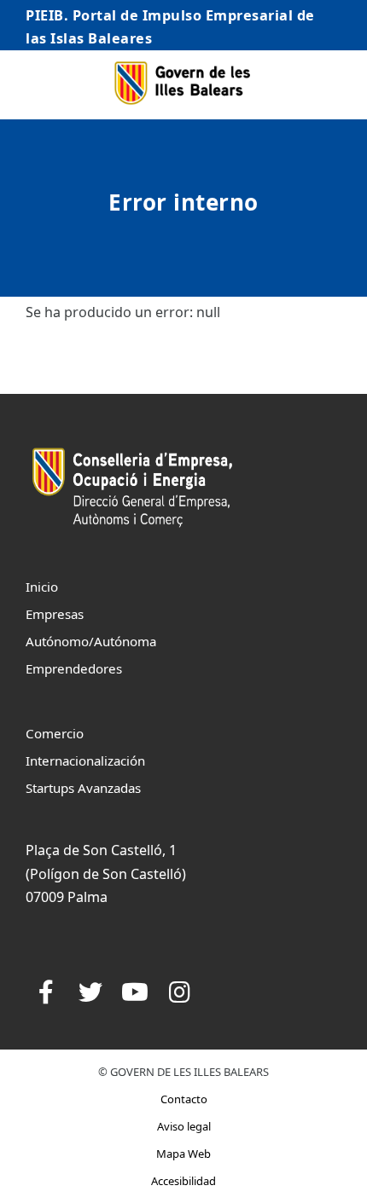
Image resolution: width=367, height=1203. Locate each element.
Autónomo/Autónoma (91, 641)
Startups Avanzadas (83, 787)
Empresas (55, 613)
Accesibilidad (183, 1181)
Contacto (183, 1099)
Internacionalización (85, 760)
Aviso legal (184, 1126)
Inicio (42, 586)
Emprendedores (74, 668)
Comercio (55, 733)
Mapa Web (183, 1153)
